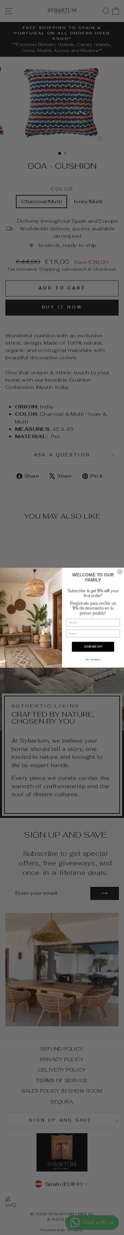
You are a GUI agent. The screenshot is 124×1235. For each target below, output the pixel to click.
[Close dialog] (120, 571)
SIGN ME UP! (93, 646)
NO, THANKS (93, 659)
